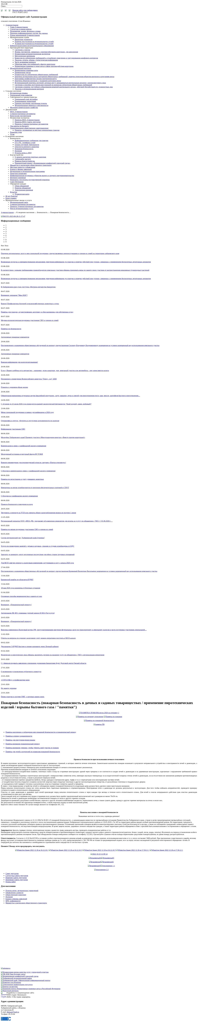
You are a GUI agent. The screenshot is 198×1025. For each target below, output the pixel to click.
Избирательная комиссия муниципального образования (32, 46)
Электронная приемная (24, 190)
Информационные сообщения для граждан (31, 140)
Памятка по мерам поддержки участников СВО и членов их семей (27, 529)
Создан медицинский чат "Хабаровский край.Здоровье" (23, 538)
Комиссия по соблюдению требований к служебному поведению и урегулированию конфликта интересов (56, 58)
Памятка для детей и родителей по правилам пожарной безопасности (33, 752)
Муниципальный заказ (19, 202)
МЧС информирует (13, 901)
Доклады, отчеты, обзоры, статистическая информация (36, 60)
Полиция (18, 151)
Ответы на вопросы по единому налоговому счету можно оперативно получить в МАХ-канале (38, 638)
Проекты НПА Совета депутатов (28, 122)
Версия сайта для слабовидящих (25, 10)
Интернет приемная (18, 178)
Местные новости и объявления (22, 167)
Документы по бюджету (19, 126)
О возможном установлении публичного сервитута (21, 672)
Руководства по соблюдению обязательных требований (36, 74)
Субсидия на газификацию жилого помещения (19, 496)
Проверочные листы (23, 72)
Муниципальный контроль (20, 68)
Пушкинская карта (22, 194)
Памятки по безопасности (11, 329)
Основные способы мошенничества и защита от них (21, 596)
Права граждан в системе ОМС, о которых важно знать (22, 697)
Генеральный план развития (21, 95)
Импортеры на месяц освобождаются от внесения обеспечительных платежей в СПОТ (35, 488)
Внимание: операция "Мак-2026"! (14, 295)
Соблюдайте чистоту (23, 159)
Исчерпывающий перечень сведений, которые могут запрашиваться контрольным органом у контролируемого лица (60, 83)
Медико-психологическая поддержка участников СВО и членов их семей (29, 320)
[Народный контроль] (10, 991)
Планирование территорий (25, 101)
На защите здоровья (8, 688)
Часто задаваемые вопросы (25, 62)
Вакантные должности (23, 39)
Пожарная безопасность (24, 149)
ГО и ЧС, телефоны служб (25, 143)
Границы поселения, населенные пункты (31, 103)
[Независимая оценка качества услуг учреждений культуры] (25, 972)
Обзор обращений (22, 186)
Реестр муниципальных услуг (21, 209)
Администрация (7, 212)
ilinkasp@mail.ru (13, 1012)
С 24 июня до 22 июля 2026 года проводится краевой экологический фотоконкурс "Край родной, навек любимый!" (46, 404)
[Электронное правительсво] (17, 984)
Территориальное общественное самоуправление (29, 128)
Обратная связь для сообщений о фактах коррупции (35, 64)
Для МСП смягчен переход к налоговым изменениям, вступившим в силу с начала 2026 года (37, 563)
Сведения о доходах (22, 50)
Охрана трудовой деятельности (27, 145)
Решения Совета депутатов (16, 878)
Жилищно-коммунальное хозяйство (24, 107)
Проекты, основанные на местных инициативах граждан (37, 130)
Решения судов (16, 132)
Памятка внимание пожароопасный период (23, 744)
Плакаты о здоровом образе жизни (14, 387)
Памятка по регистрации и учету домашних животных (22, 479)
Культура (13, 192)
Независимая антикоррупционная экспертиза (32, 54)
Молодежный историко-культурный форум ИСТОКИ (22, 454)
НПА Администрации (19, 112)
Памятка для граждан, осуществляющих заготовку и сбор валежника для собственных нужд (37, 312)
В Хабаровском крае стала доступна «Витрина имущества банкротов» (28, 287)
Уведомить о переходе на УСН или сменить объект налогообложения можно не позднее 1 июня (38, 513)
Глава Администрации (19, 27)
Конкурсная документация (20, 116)
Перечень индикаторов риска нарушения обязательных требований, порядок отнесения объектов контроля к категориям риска (64, 77)
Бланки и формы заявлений (21, 169)
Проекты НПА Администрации (27, 120)
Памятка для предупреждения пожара (20, 740)
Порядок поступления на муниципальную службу (34, 41)
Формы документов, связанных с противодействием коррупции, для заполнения (46, 52)
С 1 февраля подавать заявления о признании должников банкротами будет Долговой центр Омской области (43, 663)
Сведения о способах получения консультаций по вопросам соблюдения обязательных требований (53, 85)
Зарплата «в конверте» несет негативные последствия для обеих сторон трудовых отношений (37, 554)
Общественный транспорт (16, 895)
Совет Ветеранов (16, 182)
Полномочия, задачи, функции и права (25, 31)
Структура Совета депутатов (17, 876)
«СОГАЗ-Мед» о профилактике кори (15, 680)
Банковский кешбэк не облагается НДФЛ (17, 580)
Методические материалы (25, 56)
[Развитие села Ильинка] (11, 982)
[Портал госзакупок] (9, 987)
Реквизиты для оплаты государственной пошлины (30, 180)
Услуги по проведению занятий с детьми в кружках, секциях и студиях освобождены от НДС (37, 546)
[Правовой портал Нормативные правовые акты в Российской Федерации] (30, 989)
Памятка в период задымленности (19, 736)
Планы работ (11, 882)
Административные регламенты (22, 114)
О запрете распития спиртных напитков (30, 157)
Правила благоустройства (25, 161)
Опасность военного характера (27, 147)
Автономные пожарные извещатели (15, 337)
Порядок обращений (23, 188)
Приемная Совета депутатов (17, 880)
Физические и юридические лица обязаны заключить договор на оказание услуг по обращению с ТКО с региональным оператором (52, 655)
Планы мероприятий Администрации (25, 35)
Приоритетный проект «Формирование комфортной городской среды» (42, 163)
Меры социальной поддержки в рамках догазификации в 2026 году (27, 412)
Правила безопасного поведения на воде (17, 504)
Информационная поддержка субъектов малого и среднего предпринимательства (42, 176)
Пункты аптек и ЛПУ (23, 153)
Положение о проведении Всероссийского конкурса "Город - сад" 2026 (29, 379)
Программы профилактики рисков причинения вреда (36, 79)
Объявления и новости (14, 893)
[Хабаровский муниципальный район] (16, 978)
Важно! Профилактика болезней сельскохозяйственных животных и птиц (30, 304)
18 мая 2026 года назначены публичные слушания (20, 588)
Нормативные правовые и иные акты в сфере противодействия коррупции (44, 66)
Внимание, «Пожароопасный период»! (16, 605)
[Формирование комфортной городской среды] (19, 976)
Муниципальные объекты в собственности (31, 105)
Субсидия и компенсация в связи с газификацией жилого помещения (28, 471)
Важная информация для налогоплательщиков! (19, 362)
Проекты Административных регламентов (31, 124)
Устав (12, 134)
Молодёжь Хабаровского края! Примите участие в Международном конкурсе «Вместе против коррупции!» (43, 437)
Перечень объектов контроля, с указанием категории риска (38, 81)
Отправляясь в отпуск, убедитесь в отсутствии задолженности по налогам (30, 421)
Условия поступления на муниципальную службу (34, 44)
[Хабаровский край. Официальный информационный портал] (25, 980)
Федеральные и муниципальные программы (27, 171)
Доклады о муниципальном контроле (29, 89)
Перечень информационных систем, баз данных (29, 33)
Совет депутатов (12, 873)
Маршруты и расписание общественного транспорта (30, 165)
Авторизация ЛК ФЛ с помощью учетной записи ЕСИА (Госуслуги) (28, 613)
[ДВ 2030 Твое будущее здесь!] (13, 974)
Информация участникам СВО (13, 429)
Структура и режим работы (21, 29)
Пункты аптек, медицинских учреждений (22, 891)
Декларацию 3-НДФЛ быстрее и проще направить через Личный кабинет (30, 646)
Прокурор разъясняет (18, 173)
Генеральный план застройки (26, 99)
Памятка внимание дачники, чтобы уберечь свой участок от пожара (32, 748)
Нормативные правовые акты (26, 70)
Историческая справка (19, 93)
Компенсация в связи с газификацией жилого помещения (23, 446)
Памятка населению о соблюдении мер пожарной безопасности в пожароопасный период (41, 732)
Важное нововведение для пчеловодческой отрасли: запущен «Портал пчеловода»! (33, 462)
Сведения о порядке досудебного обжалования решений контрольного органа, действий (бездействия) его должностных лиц (64, 87)
